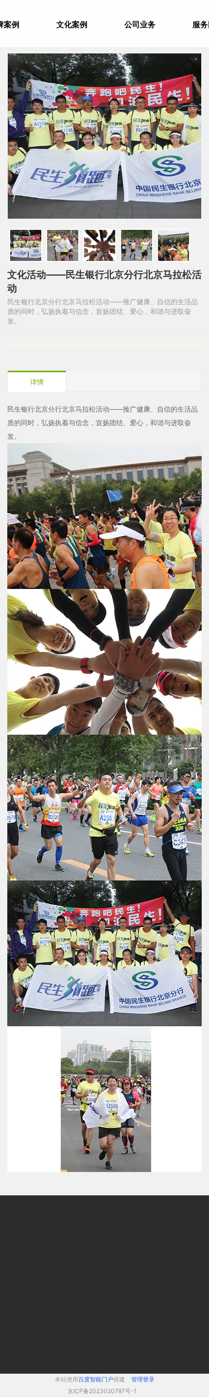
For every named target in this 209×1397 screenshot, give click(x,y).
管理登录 (143, 1379)
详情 (37, 382)
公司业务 (140, 24)
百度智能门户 (95, 1379)
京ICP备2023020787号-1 (102, 1391)
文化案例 (71, 24)
